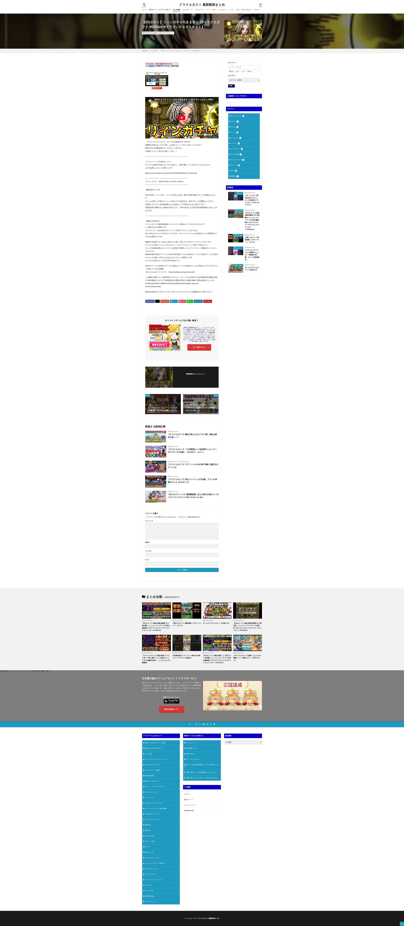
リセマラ (257, 9)
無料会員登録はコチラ (171, 709)
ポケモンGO (149, 890)
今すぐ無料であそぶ (199, 347)
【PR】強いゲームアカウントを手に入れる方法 (201, 778)
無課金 (235, 176)
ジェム (243, 71)
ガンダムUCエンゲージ (152, 764)
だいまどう (222, 9)
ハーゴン (231, 9)
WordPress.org (189, 810)
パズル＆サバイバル (151, 792)
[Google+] (164, 301)
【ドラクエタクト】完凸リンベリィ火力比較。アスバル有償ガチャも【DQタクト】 (192, 480)
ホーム (144, 9)
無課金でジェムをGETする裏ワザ (160, 9)
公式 (237, 9)
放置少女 (148, 830)
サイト (147, 560)
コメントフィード (190, 805)
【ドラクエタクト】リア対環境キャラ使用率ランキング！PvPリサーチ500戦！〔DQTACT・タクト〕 (192, 450)
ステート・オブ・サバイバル (154, 786)
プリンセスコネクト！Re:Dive (155, 863)
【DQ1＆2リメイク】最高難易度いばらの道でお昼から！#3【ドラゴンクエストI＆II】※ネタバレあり (193, 496)
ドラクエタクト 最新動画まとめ (202, 4)
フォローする (195, 377)
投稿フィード (188, 799)
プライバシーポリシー (193, 759)
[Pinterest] (207, 301)
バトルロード (199, 9)
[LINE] (190, 301)
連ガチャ (250, 71)
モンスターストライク (152, 819)
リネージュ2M (149, 841)
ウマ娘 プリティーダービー (154, 803)
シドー (208, 9)
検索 (231, 85)
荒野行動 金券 (149, 896)
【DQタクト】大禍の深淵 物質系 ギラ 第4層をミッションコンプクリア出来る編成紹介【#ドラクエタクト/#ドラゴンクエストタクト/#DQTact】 (252, 221)
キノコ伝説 (148, 753)
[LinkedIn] (198, 301)
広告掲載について (192, 748)
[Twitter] (157, 301)
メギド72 (148, 885)
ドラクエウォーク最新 (152, 770)
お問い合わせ (190, 753)
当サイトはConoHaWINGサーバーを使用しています (201, 766)
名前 (147, 542)
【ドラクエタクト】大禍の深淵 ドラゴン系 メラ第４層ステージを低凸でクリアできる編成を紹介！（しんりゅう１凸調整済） (156, 659)
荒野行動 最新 (149, 775)
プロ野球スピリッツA (152, 814)
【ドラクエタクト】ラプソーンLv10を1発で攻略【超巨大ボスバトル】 (193, 466)
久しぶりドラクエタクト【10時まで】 (252, 269)
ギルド (237, 71)
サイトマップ (190, 742)
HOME (146, 51)
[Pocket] (182, 301)
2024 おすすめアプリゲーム (154, 748)
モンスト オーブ (150, 901)
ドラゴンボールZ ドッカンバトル (156, 759)
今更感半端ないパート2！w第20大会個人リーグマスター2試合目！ (186, 657)
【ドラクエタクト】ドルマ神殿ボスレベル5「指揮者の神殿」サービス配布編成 (252, 254)
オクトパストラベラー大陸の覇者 (156, 808)
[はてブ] (174, 301)
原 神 (147, 847)
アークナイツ (149, 797)
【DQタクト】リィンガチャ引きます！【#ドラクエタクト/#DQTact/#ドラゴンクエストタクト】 (187, 50)
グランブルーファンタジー (153, 879)
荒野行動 (148, 825)
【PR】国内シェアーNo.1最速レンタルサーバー (201, 772)
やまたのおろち (246, 9)
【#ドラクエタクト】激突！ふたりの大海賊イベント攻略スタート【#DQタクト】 (247, 658)
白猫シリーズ (149, 852)
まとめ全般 (176, 9)
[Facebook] (150, 301)
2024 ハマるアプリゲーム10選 (155, 742)
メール (148, 551)
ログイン (187, 794)
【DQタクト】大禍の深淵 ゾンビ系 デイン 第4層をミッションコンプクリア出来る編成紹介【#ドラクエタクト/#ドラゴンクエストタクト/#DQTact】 (217, 659)
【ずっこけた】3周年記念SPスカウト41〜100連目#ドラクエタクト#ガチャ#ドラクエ (252, 200)
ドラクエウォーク (151, 874)
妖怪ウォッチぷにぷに (152, 781)
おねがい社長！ (150, 836)
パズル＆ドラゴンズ (151, 868)
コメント (149, 521)
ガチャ (214, 9)
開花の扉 (231, 71)
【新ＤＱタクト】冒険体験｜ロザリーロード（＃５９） (252, 240)
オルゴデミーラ (187, 9)
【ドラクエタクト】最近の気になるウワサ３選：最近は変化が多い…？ (192, 436)
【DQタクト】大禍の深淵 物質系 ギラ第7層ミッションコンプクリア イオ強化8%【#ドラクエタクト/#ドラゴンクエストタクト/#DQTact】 (247, 626)
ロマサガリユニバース (152, 857)
